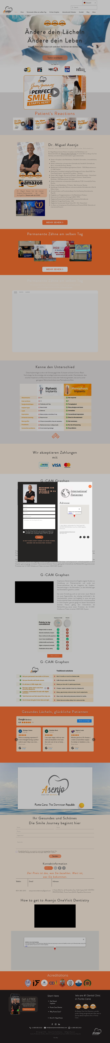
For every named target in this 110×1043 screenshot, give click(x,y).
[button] (90, 486)
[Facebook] (84, 537)
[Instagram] (88, 537)
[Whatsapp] (80, 537)
